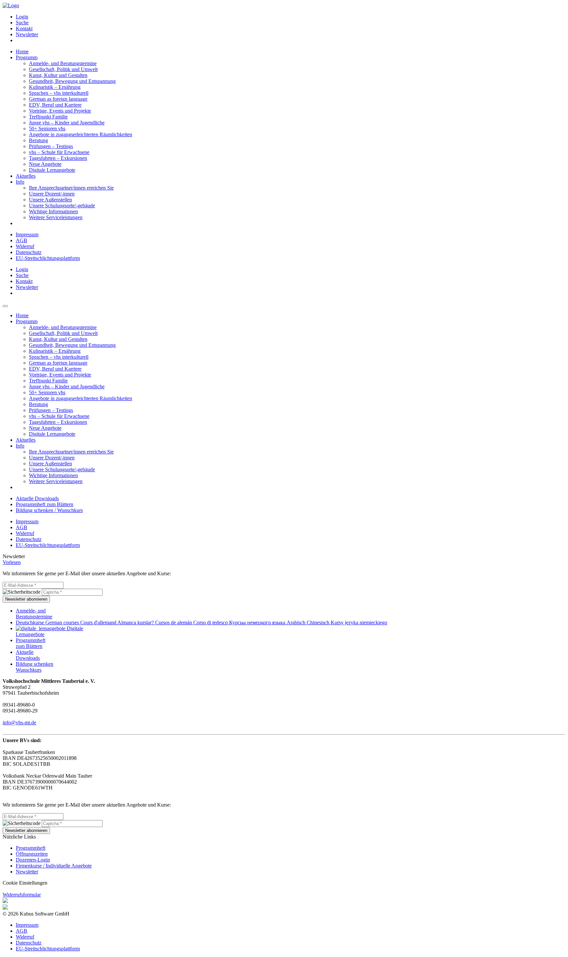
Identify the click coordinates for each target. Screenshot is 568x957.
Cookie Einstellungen (25, 883)
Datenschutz (28, 252)
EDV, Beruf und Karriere (55, 105)
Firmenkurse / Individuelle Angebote (54, 865)
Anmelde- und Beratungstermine (63, 63)
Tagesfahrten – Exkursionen (58, 158)
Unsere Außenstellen (50, 199)
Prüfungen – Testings (51, 146)
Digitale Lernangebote (52, 170)
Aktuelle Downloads (37, 498)
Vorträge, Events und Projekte (60, 111)
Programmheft (30, 848)
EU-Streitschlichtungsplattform (48, 258)
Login (22, 16)
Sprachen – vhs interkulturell (58, 93)
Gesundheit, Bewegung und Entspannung (72, 81)
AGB (21, 240)
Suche (22, 22)
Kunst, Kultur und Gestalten (58, 75)
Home (22, 51)
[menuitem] (290, 17)
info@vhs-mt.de (19, 722)
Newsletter (27, 34)
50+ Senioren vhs (47, 128)
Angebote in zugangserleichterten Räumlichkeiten (80, 134)
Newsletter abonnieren (26, 599)
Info (20, 182)
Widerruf (25, 246)
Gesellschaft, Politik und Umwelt (63, 69)
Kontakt (24, 28)
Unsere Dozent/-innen (52, 193)
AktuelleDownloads (28, 655)
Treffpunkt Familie (48, 116)
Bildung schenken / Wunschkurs (49, 510)
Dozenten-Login (33, 860)
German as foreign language (58, 99)
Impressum (27, 234)
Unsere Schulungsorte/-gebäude (62, 205)
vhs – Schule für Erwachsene (59, 152)
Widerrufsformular (22, 894)
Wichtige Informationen (53, 211)
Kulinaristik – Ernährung (55, 87)
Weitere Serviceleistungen (56, 217)
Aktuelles (26, 176)
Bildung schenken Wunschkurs (34, 667)
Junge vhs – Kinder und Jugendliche (67, 122)
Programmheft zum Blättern (44, 504)
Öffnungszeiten (32, 854)
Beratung (38, 140)
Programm (26, 57)
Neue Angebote (45, 164)
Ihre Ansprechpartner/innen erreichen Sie (71, 188)
